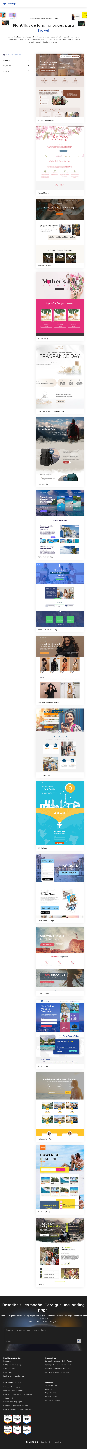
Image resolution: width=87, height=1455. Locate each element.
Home (31, 18)
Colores (6, 71)
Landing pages (47, 18)
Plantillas (37, 18)
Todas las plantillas (13, 55)
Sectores (6, 60)
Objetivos (7, 66)
